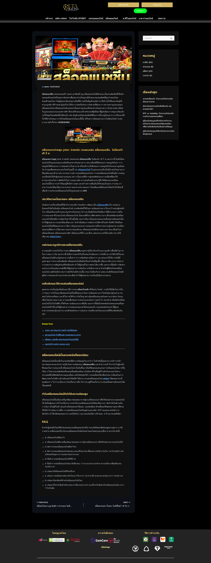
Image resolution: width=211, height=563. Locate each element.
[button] (113, 18)
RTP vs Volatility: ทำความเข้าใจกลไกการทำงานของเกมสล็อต (158, 115)
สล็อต (145, 71)
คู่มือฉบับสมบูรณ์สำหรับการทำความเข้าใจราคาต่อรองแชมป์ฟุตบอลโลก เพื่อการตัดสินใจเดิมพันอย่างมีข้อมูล (157, 123)
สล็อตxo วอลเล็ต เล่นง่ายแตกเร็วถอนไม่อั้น (62, 339)
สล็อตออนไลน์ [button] (112, 18)
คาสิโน (145, 62)
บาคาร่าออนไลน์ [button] (146, 18)
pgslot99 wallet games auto (57, 344)
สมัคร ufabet (61, 18)
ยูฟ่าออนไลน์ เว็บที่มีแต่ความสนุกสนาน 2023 (63, 335)
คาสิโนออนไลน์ (129, 18)
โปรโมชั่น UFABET (77, 18)
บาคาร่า (146, 75)
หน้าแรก (49, 18)
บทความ (161, 18)
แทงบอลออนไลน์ (96, 18)
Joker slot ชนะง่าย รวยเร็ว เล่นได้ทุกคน (61, 330)
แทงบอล (146, 66)
